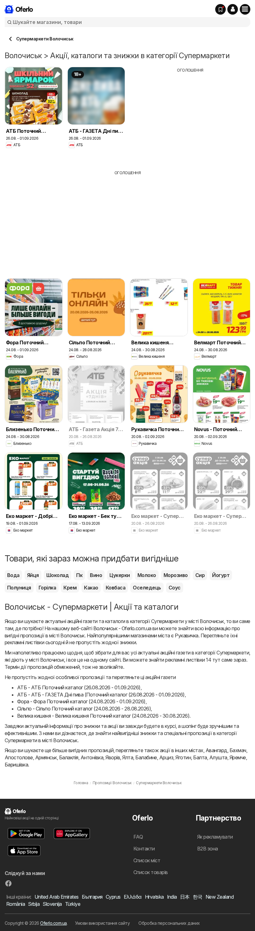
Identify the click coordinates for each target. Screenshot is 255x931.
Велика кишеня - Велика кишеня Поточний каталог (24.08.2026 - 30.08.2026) (103, 716)
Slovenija (52, 904)
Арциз (166, 757)
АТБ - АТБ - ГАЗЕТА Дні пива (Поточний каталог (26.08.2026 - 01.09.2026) (101, 694)
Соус (175, 587)
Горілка (47, 587)
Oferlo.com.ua (53, 923)
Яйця (33, 575)
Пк (79, 575)
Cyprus (113, 897)
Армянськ (46, 757)
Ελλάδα (133, 897)
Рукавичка (186, 635)
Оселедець (147, 587)
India (172, 897)
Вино (96, 575)
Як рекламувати (215, 837)
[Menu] (245, 9)
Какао (91, 587)
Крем (69, 587)
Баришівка (16, 764)
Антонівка (92, 757)
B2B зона (207, 848)
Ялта (127, 757)
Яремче (238, 757)
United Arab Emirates (57, 897)
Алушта (218, 757)
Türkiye (72, 904)
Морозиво (176, 575)
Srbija (33, 904)
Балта (200, 757)
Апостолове (19, 757)
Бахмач (238, 750)
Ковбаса (115, 587)
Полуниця (19, 587)
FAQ (138, 837)
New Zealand (220, 897)
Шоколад (57, 575)
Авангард (216, 750)
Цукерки (119, 575)
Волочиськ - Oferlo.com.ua (122, 628)
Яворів (112, 757)
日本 (185, 897)
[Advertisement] (190, 116)
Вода (13, 575)
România (15, 904)
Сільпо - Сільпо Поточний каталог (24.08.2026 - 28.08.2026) (84, 708)
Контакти (144, 848)
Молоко (146, 575)
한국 (197, 897)
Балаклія (68, 757)
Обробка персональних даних (169, 923)
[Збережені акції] (220, 9)
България (92, 897)
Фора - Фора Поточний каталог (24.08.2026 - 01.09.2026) (81, 701)
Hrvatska (154, 897)
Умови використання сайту (102, 923)
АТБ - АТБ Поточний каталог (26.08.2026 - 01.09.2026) (79, 687)
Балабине (146, 757)
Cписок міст (146, 860)
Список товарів (150, 872)
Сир (200, 575)
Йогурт (221, 575)
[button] (232, 9)
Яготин (183, 757)
